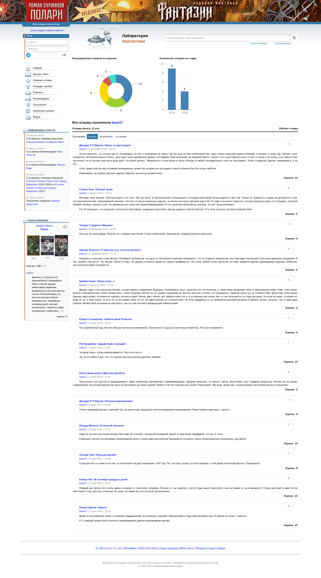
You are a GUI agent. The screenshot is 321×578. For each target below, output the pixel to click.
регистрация (38, 30)
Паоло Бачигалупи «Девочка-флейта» (102, 373)
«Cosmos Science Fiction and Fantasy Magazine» (45, 187)
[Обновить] (65, 228)
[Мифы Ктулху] (47, 254)
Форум (36, 117)
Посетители (39, 104)
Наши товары (216, 548)
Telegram (200, 548)
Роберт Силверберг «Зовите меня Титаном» (105, 319)
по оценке (121, 136)
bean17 (117, 122)
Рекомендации (41, 98)
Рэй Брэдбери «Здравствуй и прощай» (102, 344)
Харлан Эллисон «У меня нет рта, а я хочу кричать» (110, 250)
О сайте (100, 548)
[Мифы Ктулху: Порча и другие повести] (33, 255)
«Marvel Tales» (56, 142)
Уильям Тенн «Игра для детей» (97, 454)
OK (62, 55)
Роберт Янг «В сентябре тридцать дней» (103, 479)
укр (119, 548)
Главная (37, 68)
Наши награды (169, 548)
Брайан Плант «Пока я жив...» (97, 281)
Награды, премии (42, 86)
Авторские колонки (43, 110)
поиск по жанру (258, 43)
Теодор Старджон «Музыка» (96, 225)
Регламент (130, 548)
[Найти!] (294, 38)
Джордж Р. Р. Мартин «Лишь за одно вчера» (105, 145)
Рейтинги (38, 92)
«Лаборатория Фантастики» (167, 566)
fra (114, 548)
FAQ (141, 548)
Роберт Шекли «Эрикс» (93, 507)
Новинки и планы (42, 80)
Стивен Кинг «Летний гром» (96, 189)
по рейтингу (106, 136)
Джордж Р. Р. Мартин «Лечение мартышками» (106, 401)
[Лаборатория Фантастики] (101, 39)
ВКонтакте (186, 548)
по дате (92, 136)
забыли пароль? (55, 30)
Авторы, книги (40, 74)
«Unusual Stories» (36, 142)
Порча (44, 229)
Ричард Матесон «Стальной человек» (101, 425)
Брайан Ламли (44, 225)
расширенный (282, 43)
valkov (29, 273)
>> (62, 311)
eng (109, 548)
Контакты (152, 548)
